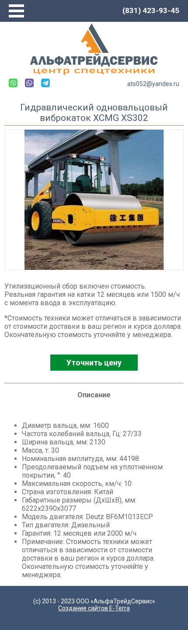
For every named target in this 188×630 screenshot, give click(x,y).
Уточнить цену (94, 362)
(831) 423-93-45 (150, 10)
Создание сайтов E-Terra (94, 608)
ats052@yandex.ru (153, 83)
